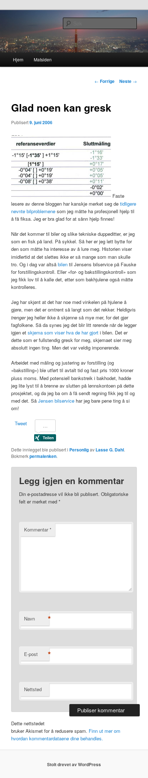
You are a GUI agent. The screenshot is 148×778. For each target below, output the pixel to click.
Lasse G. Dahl (110, 449)
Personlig (79, 449)
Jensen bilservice (56, 400)
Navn (36, 618)
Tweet (21, 423)
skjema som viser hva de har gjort (63, 332)
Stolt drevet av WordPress (74, 764)
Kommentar (37, 529)
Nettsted (33, 689)
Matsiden (43, 59)
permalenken (42, 456)
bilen (63, 264)
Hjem (18, 59)
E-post (36, 654)
